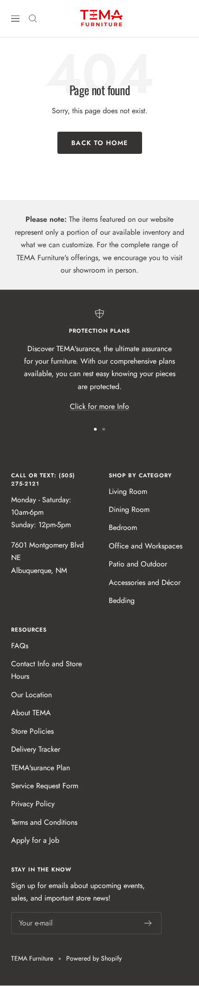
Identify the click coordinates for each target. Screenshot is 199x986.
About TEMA (31, 712)
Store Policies (32, 731)
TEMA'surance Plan (40, 767)
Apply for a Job (35, 840)
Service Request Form (44, 785)
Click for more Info (99, 406)
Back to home (99, 142)
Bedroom (123, 527)
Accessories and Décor (144, 582)
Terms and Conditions (44, 822)
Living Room (128, 491)
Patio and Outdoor (138, 564)
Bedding (122, 600)
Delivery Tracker (35, 749)
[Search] (33, 18)
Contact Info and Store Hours (46, 670)
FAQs (19, 645)
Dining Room (129, 509)
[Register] (148, 923)
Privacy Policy (33, 803)
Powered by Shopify (94, 958)
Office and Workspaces (145, 546)
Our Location (31, 694)
